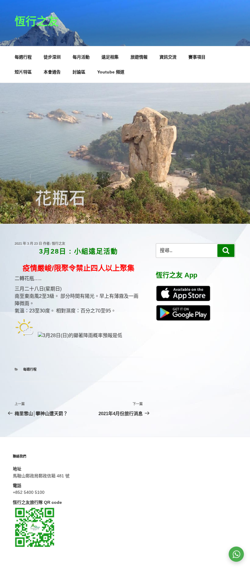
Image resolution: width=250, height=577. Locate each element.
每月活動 (81, 57)
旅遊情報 (139, 57)
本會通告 (52, 71)
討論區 (79, 71)
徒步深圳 (52, 57)
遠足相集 (110, 57)
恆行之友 (37, 21)
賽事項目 (196, 57)
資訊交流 (168, 57)
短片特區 (23, 71)
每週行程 (23, 57)
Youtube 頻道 (110, 71)
